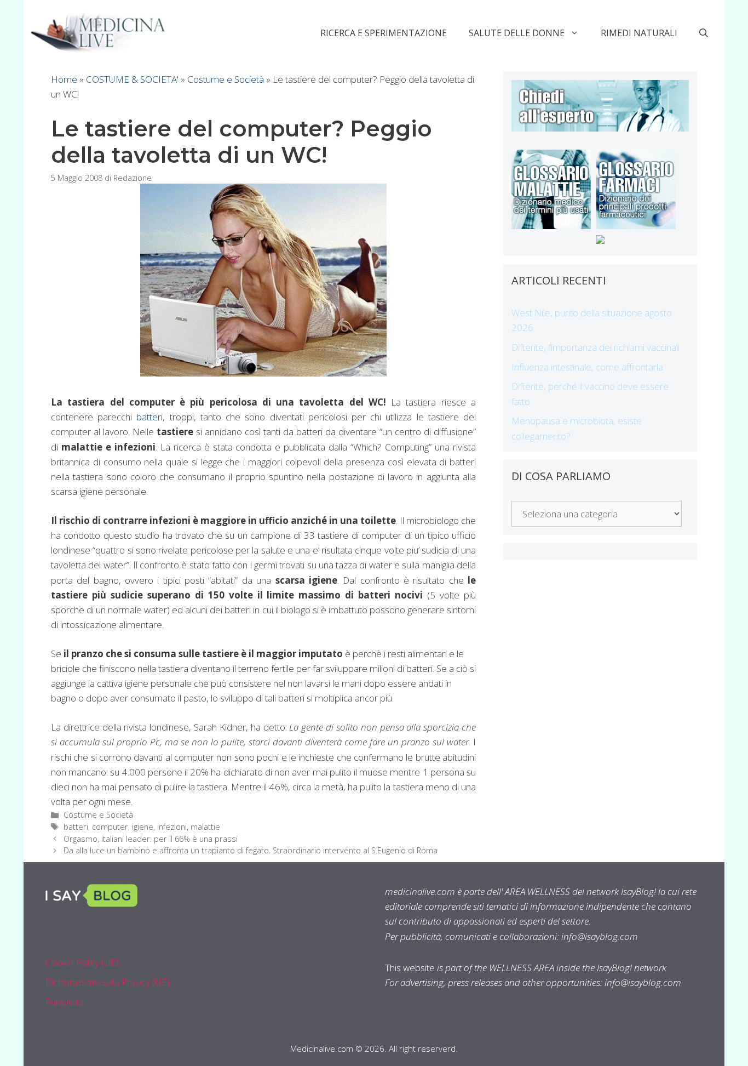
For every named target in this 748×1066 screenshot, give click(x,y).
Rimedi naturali (639, 33)
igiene (142, 827)
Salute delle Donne (517, 33)
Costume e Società (225, 79)
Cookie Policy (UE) (82, 962)
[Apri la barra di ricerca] (703, 33)
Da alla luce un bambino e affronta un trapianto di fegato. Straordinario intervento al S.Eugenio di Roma (251, 850)
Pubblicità (64, 1001)
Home (64, 79)
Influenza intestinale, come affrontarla (587, 367)
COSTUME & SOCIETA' (132, 79)
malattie (205, 827)
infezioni (172, 827)
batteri (149, 417)
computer (110, 827)
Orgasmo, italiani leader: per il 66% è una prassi (151, 839)
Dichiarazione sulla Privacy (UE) (107, 982)
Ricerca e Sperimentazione (383, 33)
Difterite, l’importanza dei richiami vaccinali (595, 347)
